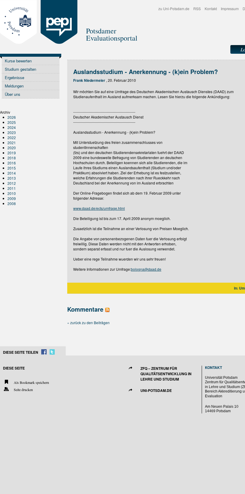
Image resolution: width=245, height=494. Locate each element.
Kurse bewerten (18, 61)
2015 (11, 167)
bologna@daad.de (146, 269)
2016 (11, 162)
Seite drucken (23, 389)
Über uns (12, 94)
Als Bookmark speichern (31, 382)
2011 (11, 188)
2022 (11, 137)
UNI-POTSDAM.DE (156, 390)
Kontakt (211, 8)
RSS (197, 8)
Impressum (230, 8)
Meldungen (14, 86)
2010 (11, 193)
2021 (11, 142)
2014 (11, 173)
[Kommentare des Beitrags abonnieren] (107, 309)
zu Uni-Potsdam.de (173, 8)
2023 (11, 132)
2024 (11, 127)
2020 (11, 147)
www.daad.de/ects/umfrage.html (99, 208)
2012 (11, 183)
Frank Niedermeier (89, 80)
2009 (11, 198)
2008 (11, 203)
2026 (11, 117)
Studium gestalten (20, 69)
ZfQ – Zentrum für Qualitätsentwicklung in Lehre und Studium (166, 374)
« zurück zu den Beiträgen (88, 322)
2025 (11, 122)
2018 (11, 157)
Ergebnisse (14, 77)
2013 (11, 178)
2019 (11, 152)
